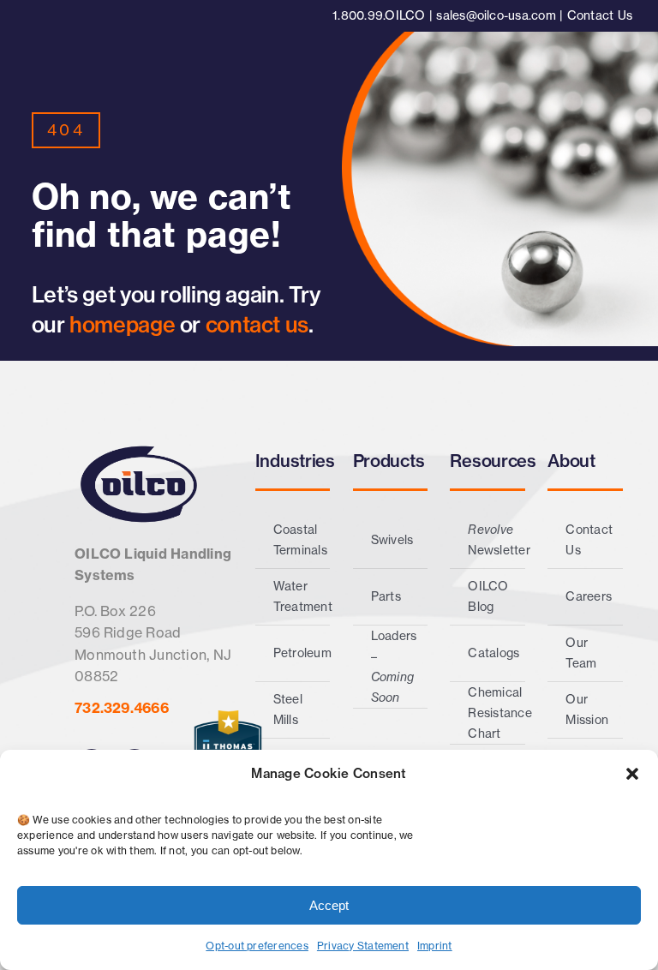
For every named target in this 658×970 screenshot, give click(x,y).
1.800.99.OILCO (378, 15)
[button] (632, 773)
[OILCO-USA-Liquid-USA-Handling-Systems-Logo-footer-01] (139, 449)
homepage (124, 324)
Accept (329, 905)
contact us (257, 324)
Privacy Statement (363, 945)
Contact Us (599, 15)
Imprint (434, 945)
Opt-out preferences (257, 945)
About (571, 460)
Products (389, 460)
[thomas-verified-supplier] (228, 717)
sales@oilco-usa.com (496, 15)
